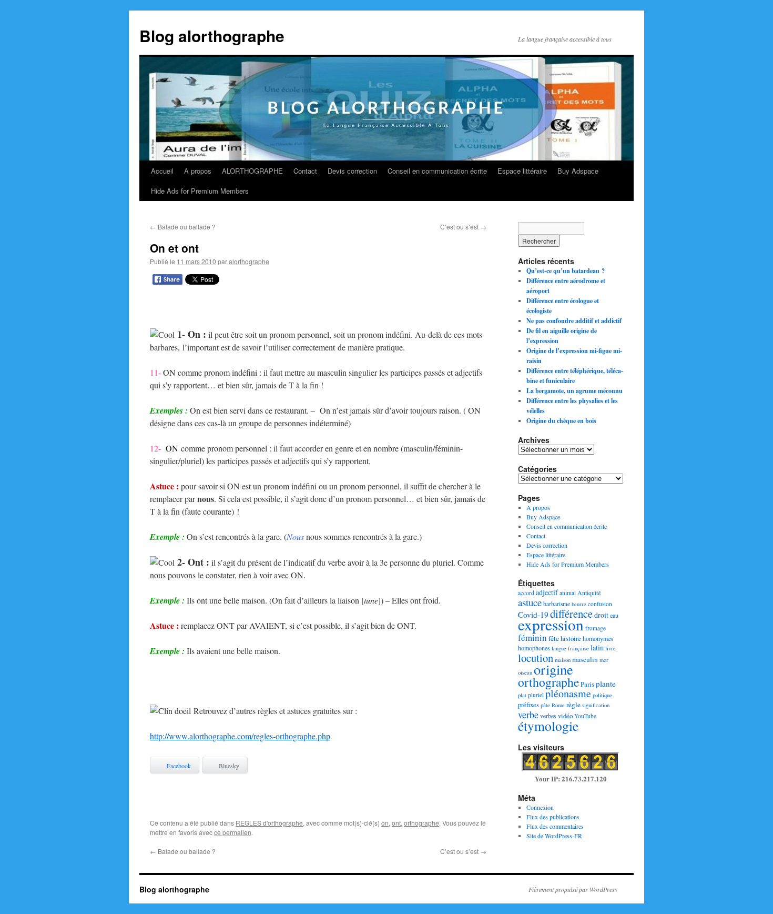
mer (603, 660)
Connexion (540, 807)
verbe (528, 714)
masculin (585, 659)
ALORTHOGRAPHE (252, 171)
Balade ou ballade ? (183, 226)
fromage (595, 628)
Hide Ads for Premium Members (200, 191)
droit (601, 615)
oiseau (525, 672)
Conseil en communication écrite (437, 171)
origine (553, 669)
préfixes (528, 704)
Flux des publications (552, 816)
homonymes (598, 638)
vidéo (565, 715)
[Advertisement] (318, 309)
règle (573, 704)
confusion (600, 604)
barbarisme (556, 604)
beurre (579, 604)
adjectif (547, 592)
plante (606, 683)
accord (526, 593)
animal (568, 593)
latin (597, 647)
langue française (570, 648)
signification (595, 705)
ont (396, 822)
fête (553, 638)
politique (602, 695)
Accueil (162, 171)
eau (614, 615)
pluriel (536, 695)
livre (610, 648)
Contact (305, 171)
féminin (532, 637)
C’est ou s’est (463, 226)
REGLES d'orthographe (269, 822)
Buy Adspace (577, 171)
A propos (197, 171)
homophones (534, 648)
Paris (587, 684)
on (385, 822)
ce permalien (232, 832)
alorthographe (249, 261)
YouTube (585, 716)
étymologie (548, 726)
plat (522, 695)
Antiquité (589, 592)
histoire (571, 638)
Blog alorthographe (211, 35)
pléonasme (568, 693)
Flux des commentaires (555, 826)
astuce (530, 602)
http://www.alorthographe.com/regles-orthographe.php (240, 735)
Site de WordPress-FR (554, 835)
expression (551, 624)
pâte (545, 705)
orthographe (421, 822)
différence (571, 613)
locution (535, 657)
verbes (548, 715)
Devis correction (352, 171)
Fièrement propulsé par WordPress (572, 889)
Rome (558, 705)
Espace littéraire (522, 171)
